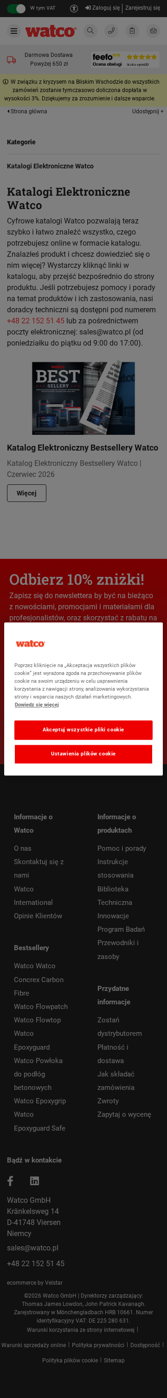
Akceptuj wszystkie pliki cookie (83, 730)
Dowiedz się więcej (37, 705)
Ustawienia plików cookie (83, 754)
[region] (83, 698)
